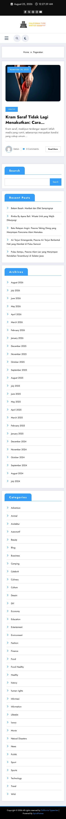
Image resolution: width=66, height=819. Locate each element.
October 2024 (18, 457)
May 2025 (16, 401)
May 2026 (16, 306)
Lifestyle (14, 714)
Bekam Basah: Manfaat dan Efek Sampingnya (32, 208)
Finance (14, 651)
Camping (15, 563)
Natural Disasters (19, 738)
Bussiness (15, 555)
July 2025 (15, 386)
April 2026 (16, 314)
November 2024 (19, 449)
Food (13, 659)
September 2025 (19, 370)
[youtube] (40, 11)
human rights (17, 690)
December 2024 (18, 441)
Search (14, 171)
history (14, 682)
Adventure (15, 508)
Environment (16, 635)
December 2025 (18, 346)
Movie (14, 730)
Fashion (14, 643)
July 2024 (15, 481)
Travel (13, 786)
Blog (13, 547)
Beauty (14, 539)
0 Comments (32, 149)
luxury (13, 722)
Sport (13, 762)
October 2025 (18, 362)
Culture (14, 587)
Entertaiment (16, 627)
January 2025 (17, 433)
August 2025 (17, 378)
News (13, 746)
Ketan (16, 149)
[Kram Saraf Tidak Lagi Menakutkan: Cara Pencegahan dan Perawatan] (33, 83)
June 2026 (16, 298)
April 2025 (16, 409)
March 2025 (17, 417)
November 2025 (19, 354)
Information (16, 706)
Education (15, 619)
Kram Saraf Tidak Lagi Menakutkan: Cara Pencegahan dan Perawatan (32, 119)
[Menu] (6, 38)
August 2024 (17, 473)
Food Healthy (17, 667)
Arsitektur (15, 524)
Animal (14, 516)
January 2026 (17, 338)
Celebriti (15, 571)
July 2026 (15, 290)
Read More (53, 149)
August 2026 (17, 282)
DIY (12, 603)
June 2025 (16, 394)
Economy (15, 611)
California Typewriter (49, 810)
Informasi (15, 698)
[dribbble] (33, 11)
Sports (14, 770)
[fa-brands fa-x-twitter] (29, 11)
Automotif (15, 531)
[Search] (17, 38)
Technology (16, 778)
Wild (13, 794)
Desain (14, 595)
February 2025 (18, 425)
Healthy (11, 109)
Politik (14, 754)
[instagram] (36, 11)
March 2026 (17, 322)
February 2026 (18, 330)
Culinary (15, 579)
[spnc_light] (25, 38)
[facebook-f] (25, 11)
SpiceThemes (38, 813)
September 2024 (19, 465)
